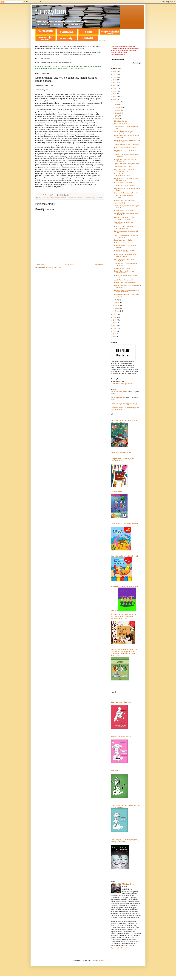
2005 (115, 337)
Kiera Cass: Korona (120, 121)
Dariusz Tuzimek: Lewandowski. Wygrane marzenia (124, 227)
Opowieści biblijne (120, 203)
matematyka (72, 197)
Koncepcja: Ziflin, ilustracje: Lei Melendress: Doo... (124, 170)
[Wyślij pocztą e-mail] (58, 195)
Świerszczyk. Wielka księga (123, 166)
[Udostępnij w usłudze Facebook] (65, 195)
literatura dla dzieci (56, 197)
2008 (115, 334)
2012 (115, 323)
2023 (115, 80)
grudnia (117, 102)
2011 (115, 325)
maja (116, 300)
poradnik (87, 197)
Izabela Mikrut (129, 884)
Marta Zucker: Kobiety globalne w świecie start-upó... (125, 255)
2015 (115, 314)
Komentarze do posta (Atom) (52, 267)
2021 (115, 85)
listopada (118, 105)
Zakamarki (99, 197)
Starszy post (99, 264)
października (119, 107)
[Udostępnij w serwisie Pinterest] (67, 195)
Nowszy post (40, 264)
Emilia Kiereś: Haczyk (121, 124)
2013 (115, 320)
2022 (115, 83)
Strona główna (69, 264)
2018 (115, 94)
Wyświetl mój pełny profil (119, 948)
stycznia (117, 311)
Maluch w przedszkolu (118, 398)
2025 (115, 74)
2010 (115, 328)
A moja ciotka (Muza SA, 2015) (121, 453)
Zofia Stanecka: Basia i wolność (124, 185)
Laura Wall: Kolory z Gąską (123, 240)
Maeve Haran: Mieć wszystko (123, 183)
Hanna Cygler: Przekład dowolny (125, 283)
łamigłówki (65, 197)
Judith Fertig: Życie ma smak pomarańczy (123, 196)
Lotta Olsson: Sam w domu (123, 243)
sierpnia (117, 113)
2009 (115, 331)
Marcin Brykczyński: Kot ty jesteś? (125, 200)
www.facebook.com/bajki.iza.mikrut (122, 384)
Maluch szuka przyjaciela (119, 392)
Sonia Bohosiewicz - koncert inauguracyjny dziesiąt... (123, 132)
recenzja (92, 197)
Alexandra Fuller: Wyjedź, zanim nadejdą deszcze (124, 260)
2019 (115, 91)
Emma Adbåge (46, 197)
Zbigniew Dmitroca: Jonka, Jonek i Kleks (127, 193)
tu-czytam (50, 11)
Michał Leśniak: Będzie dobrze (124, 210)
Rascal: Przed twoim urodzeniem (125, 147)
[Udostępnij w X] (63, 195)
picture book (80, 197)
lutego (117, 308)
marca (117, 305)
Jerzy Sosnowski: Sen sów (123, 268)
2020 (115, 88)
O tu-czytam (102, 40)
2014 (115, 317)
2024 (115, 77)
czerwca (117, 119)
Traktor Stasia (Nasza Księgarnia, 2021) (124, 404)
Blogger (101, 960)
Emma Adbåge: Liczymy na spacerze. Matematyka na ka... (126, 291)
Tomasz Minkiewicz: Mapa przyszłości (126, 145)
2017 (115, 97)
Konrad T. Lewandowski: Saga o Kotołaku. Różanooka (124, 218)
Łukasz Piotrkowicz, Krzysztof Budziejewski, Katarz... (123, 174)
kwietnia (117, 302)
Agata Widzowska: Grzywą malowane (126, 164)
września (118, 110)
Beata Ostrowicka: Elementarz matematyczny (124, 272)
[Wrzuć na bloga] (60, 195)
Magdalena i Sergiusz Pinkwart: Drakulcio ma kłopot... (124, 251)
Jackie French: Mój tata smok (123, 280)
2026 (115, 71)
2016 (115, 99)
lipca (116, 116)
